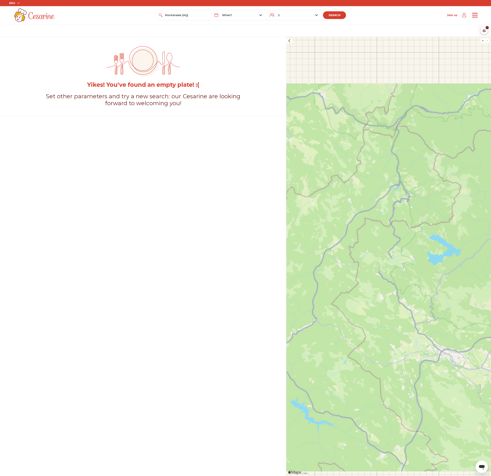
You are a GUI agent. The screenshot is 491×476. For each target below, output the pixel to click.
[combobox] (186, 15)
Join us (452, 15)
